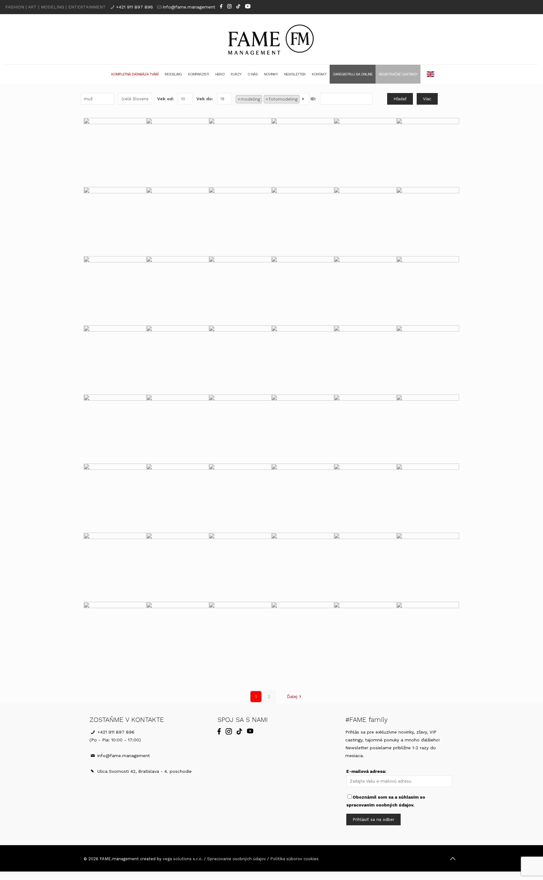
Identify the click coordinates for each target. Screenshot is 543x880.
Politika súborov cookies (294, 858)
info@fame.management (189, 6)
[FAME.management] (271, 39)
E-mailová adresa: (366, 771)
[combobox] (271, 99)
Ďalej (292, 696)
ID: (313, 98)
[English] (431, 74)
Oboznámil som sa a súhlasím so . (385, 801)
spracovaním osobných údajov (379, 804)
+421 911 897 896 (134, 6)
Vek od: (165, 98)
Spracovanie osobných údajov (236, 858)
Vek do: (204, 98)
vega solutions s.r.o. (183, 858)
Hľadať (400, 98)
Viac (427, 98)
